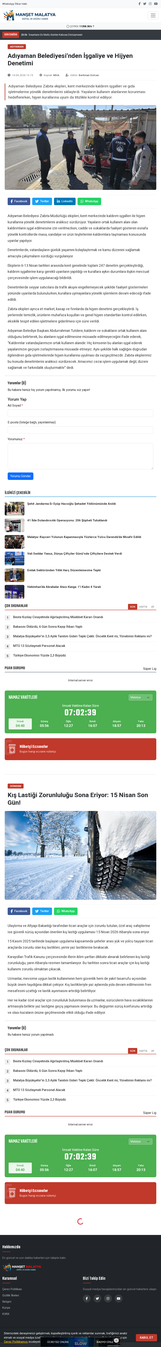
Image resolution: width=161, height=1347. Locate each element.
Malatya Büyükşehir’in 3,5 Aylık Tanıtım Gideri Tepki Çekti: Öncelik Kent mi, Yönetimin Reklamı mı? (82, 636)
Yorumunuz (16, 439)
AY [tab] (152, 606)
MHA (56, 75)
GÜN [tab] (132, 606)
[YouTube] (156, 4)
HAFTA (143, 1050)
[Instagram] (150, 4)
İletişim (6, 1301)
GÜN (132, 1050)
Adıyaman (17, 46)
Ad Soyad (15, 405)
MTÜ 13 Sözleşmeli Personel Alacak (39, 646)
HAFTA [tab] (143, 606)
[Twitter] (144, 4)
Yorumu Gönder (20, 476)
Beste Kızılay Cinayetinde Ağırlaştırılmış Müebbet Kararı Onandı (58, 617)
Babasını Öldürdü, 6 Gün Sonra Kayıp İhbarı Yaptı (47, 627)
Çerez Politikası (12, 1289)
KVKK (5, 1314)
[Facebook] (140, 4)
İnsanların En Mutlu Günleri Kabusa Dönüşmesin (51, 34)
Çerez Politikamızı (16, 1341)
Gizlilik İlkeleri (10, 1295)
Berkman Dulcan (89, 75)
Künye (6, 1307)
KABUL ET (146, 1337)
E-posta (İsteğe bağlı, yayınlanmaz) (32, 422)
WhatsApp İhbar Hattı (14, 3)
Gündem (15, 786)
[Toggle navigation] (153, 15)
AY (152, 1050)
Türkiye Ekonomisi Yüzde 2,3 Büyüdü (39, 655)
